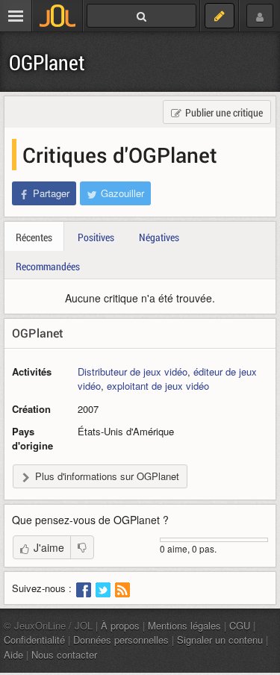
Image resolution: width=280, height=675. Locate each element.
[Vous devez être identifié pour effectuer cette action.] (82, 547)
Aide (13, 654)
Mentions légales (184, 625)
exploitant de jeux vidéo (158, 386)
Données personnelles (121, 639)
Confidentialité (34, 639)
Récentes (34, 237)
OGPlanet (47, 62)
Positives (96, 237)
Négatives (159, 237)
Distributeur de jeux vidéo (132, 371)
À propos (120, 625)
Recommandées (48, 266)
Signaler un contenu (220, 639)
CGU (239, 625)
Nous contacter (64, 654)
